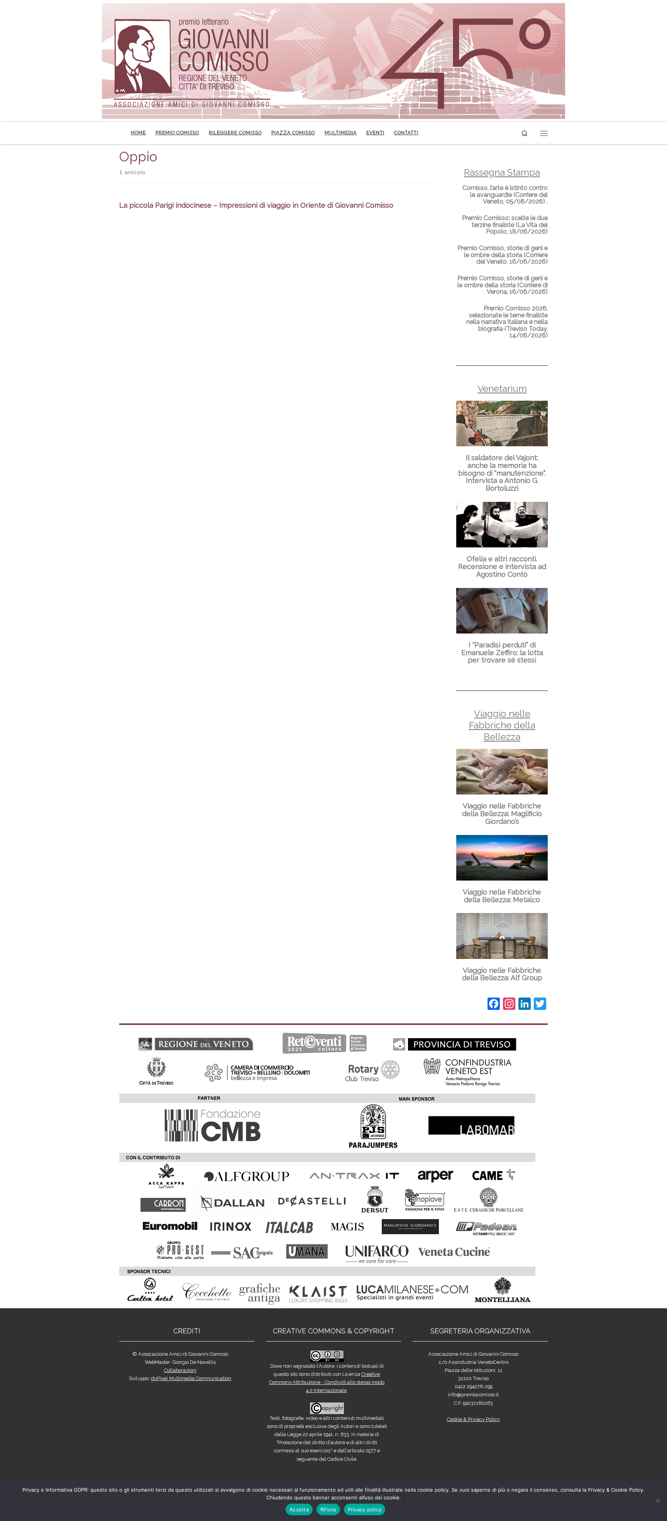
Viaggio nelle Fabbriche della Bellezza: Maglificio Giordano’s (502, 813)
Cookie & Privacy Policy (473, 1419)
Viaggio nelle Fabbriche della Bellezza (502, 725)
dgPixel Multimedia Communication (191, 1378)
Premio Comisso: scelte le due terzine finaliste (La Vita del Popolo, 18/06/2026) (505, 224)
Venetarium (502, 388)
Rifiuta (328, 1509)
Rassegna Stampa (502, 172)
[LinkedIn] (524, 1005)
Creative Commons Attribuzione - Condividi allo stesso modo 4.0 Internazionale (326, 1382)
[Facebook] (493, 1005)
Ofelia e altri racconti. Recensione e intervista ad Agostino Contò (502, 566)
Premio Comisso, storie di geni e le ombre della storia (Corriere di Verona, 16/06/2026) (502, 284)
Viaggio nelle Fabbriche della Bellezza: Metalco (502, 896)
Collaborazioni (180, 1370)
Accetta (299, 1509)
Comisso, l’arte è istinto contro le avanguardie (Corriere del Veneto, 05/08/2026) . (505, 194)
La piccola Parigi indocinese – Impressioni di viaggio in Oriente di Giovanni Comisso (256, 205)
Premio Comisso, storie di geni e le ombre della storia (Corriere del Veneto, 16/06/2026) (502, 254)
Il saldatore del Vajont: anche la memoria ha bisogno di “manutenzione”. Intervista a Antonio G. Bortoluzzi (502, 473)
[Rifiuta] (657, 1500)
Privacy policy (365, 1509)
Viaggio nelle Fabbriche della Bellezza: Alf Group (502, 974)
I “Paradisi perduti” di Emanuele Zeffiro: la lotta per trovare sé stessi (502, 652)
